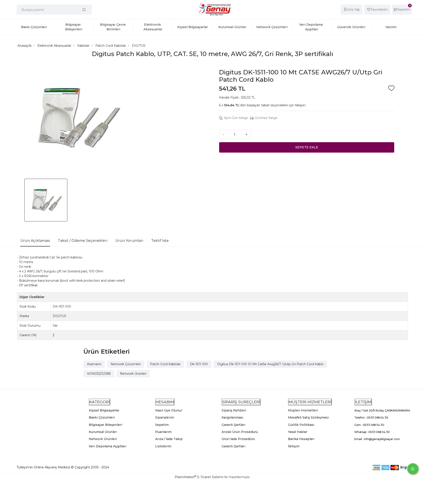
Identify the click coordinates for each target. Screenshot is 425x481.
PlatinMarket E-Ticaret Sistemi (199, 477)
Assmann (94, 364)
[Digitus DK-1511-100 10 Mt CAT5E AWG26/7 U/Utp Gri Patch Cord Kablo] (76, 118)
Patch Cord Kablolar (165, 364)
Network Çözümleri (126, 364)
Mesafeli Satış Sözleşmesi (308, 417)
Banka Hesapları (301, 439)
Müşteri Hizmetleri (303, 410)
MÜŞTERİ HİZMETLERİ (309, 402)
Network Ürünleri (133, 374)
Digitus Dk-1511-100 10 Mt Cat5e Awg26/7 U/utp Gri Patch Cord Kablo (270, 364)
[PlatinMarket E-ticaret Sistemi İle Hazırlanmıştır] (357, 467)
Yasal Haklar (297, 432)
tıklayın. (300, 105)
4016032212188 (99, 374)
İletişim (293, 446)
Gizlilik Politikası (301, 425)
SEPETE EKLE (306, 147)
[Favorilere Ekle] (391, 88)
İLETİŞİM (363, 402)
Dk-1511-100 (199, 364)
